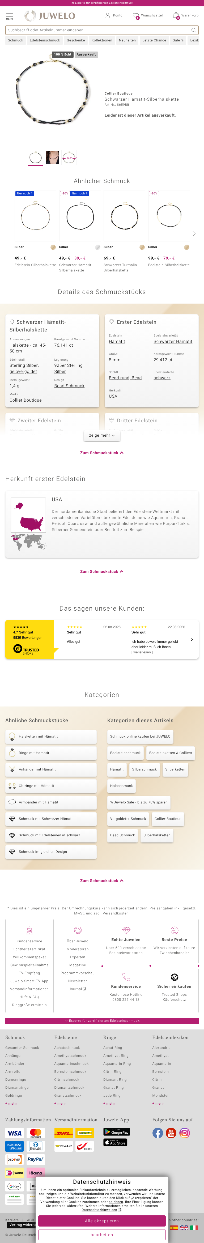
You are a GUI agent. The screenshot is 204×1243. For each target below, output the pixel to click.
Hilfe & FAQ (29, 997)
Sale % (178, 40)
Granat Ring (113, 1087)
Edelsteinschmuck (45, 40)
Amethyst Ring (116, 1055)
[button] (9, 16)
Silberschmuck (144, 769)
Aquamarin (161, 1063)
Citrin (157, 1079)
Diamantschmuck (69, 1087)
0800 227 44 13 (126, 999)
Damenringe (15, 1079)
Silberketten (175, 769)
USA (113, 396)
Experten (78, 957)
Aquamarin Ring (117, 1063)
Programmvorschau (78, 973)
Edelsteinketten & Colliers (170, 753)
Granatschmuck (68, 1095)
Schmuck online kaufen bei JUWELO (140, 736)
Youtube (171, 1133)
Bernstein (160, 1071)
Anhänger (13, 1055)
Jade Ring (112, 1095)
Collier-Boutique (168, 818)
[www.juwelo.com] (184, 1227)
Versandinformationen (29, 989)
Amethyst (160, 1055)
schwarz (162, 378)
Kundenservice (29, 941)
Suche (194, 30)
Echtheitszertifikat (29, 949)
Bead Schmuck (122, 835)
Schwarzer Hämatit (173, 341)
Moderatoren (78, 949)
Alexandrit (161, 1047)
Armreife (12, 1071)
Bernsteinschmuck (70, 1071)
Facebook (157, 1133)
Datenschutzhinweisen (99, 1210)
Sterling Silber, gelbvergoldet (24, 368)
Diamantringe (17, 1087)
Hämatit (117, 341)
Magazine (77, 965)
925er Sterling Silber (68, 368)
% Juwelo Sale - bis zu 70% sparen (139, 802)
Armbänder (14, 1063)
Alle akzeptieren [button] (102, 1221)
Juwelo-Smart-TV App (30, 981)
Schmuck (15, 40)
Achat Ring (112, 1047)
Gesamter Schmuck (22, 1047)
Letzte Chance (154, 40)
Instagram (184, 1133)
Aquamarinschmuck (71, 1063)
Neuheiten (127, 40)
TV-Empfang (29, 973)
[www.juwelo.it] (194, 1227)
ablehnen (116, 1202)
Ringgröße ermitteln (29, 1005)
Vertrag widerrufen (25, 1225)
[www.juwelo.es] (174, 1227)
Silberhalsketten (157, 835)
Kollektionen (102, 40)
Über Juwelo (77, 941)
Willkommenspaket (29, 957)
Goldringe (13, 1095)
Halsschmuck (121, 786)
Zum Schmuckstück (99, 453)
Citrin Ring (112, 1071)
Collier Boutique (26, 400)
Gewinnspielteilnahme (29, 965)
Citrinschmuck (66, 1079)
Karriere (12, 1220)
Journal (75, 989)
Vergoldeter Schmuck (128, 818)
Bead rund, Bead (125, 378)
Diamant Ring (115, 1079)
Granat (158, 1087)
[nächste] (193, 233)
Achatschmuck (67, 1047)
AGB (30, 1220)
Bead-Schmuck (69, 386)
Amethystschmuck (70, 1055)
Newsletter (77, 981)
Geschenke (76, 40)
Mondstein (161, 1095)
